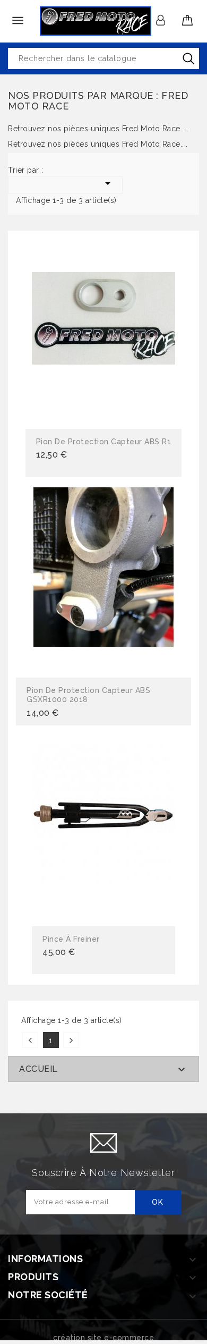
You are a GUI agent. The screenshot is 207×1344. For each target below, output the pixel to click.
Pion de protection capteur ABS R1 (103, 441)
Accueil (38, 1069)
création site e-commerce (103, 1337)
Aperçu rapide (103, 331)
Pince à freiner (71, 939)
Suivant (71, 1040)
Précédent (30, 1040)
